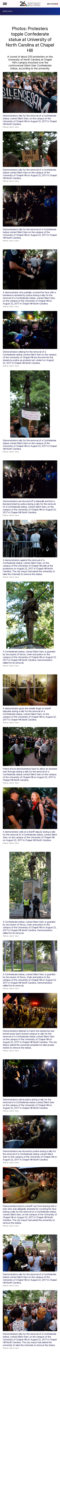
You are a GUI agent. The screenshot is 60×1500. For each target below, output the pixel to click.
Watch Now (52, 4)
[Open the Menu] (4, 4)
